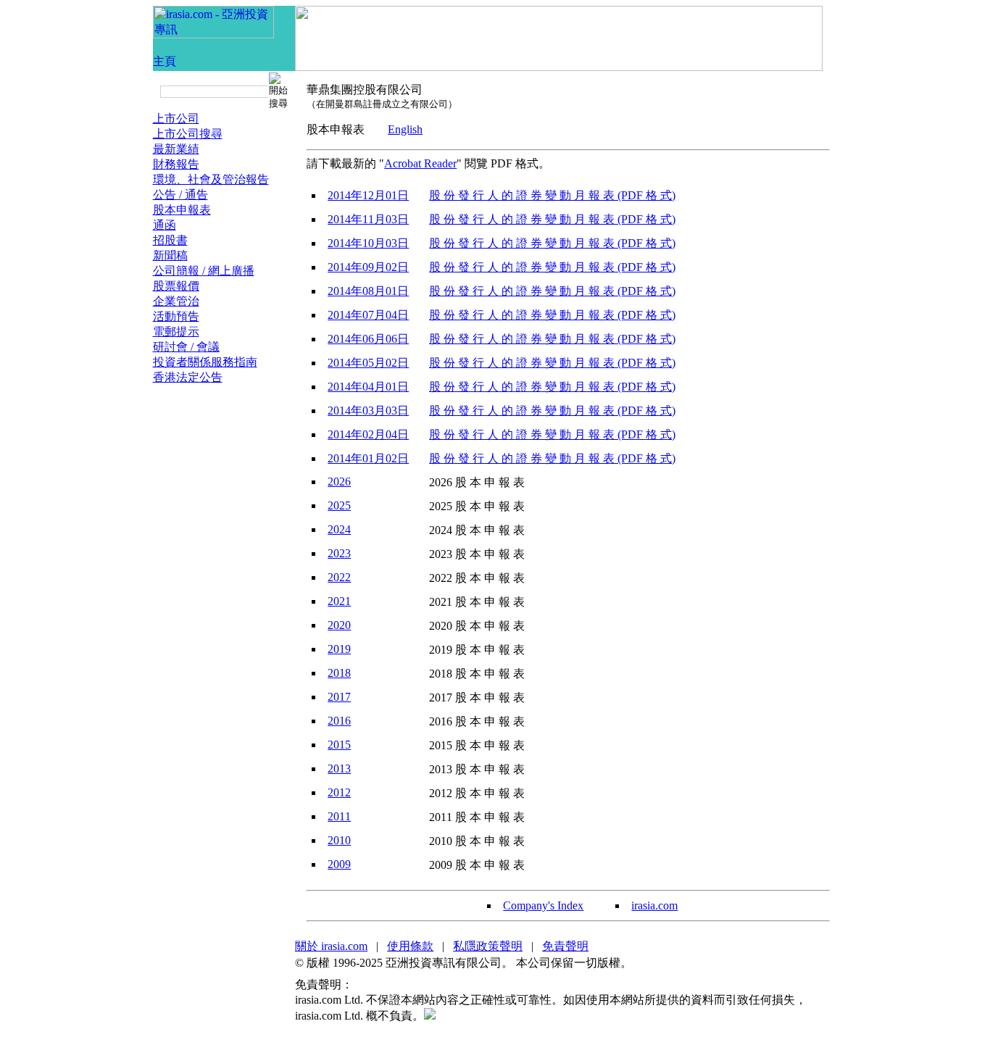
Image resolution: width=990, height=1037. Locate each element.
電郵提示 (176, 331)
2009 (339, 864)
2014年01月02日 (368, 458)
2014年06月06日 (368, 339)
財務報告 (176, 164)
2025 (339, 505)
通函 (164, 225)
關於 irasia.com (331, 946)
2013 (339, 768)
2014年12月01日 (368, 195)
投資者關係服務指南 (205, 362)
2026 (339, 481)
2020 (339, 625)
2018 (339, 673)
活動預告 (176, 316)
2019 (339, 649)
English (405, 129)
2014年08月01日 (368, 291)
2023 (339, 553)
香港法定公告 (187, 377)
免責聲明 (565, 946)
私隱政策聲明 (488, 946)
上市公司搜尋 (187, 134)
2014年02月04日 (368, 434)
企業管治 (176, 301)
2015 (339, 744)
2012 (339, 792)
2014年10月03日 (368, 243)
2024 (339, 529)
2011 (339, 816)
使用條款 (410, 946)
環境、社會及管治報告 (211, 179)
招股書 (170, 240)
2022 (339, 577)
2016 (339, 721)
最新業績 (176, 149)
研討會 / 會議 (186, 347)
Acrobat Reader (420, 163)
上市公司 (176, 118)
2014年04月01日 (368, 386)
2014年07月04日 (368, 315)
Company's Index (543, 905)
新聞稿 (170, 255)
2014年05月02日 (368, 363)
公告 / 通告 (180, 194)
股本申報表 (182, 210)
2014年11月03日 (368, 219)
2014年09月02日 (368, 267)
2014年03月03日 (368, 410)
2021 (339, 601)
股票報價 (176, 286)
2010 (339, 840)
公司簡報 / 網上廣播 (203, 271)
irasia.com (654, 905)
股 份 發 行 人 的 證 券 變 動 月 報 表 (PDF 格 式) (552, 195)
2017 (339, 697)
